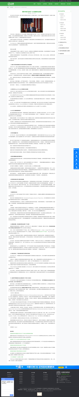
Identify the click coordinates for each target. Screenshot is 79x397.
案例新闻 (32, 381)
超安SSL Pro (63, 15)
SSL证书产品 (62, 11)
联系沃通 (32, 376)
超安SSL (62, 17)
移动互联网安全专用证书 (64, 48)
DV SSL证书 (61, 33)
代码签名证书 (9, 376)
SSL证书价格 (57, 388)
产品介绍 (39, 3)
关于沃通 (68, 3)
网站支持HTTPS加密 (43, 231)
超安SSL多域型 (63, 19)
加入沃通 (32, 379)
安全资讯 (11, 7)
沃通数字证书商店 (63, 0)
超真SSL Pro (63, 24)
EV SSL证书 (61, 14)
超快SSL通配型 (63, 39)
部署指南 (20, 381)
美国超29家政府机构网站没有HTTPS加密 (18, 345)
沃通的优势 (61, 53)
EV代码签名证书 (45, 388)
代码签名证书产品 (62, 42)
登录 (68, 0)
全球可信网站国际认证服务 (64, 50)
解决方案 (50, 3)
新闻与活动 (63, 3)
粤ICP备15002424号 (31, 389)
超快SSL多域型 (63, 37)
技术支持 (56, 3)
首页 (34, 3)
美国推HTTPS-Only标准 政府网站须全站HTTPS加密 (20, 339)
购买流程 (20, 374)
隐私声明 (25, 389)
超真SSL (62, 26)
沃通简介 (32, 374)
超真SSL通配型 (63, 30)
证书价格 (45, 3)
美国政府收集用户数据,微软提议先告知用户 (18, 351)
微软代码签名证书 (51, 388)
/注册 (70, 0)
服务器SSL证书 (10, 374)
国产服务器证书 (39, 388)
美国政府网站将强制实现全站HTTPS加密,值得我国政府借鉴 (21, 333)
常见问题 (20, 379)
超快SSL (62, 35)
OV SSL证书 (61, 22)
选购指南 (20, 376)
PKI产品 (61, 45)
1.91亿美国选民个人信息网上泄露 (16, 356)
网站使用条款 (20, 389)
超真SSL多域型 (63, 28)
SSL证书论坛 (45, 374)
